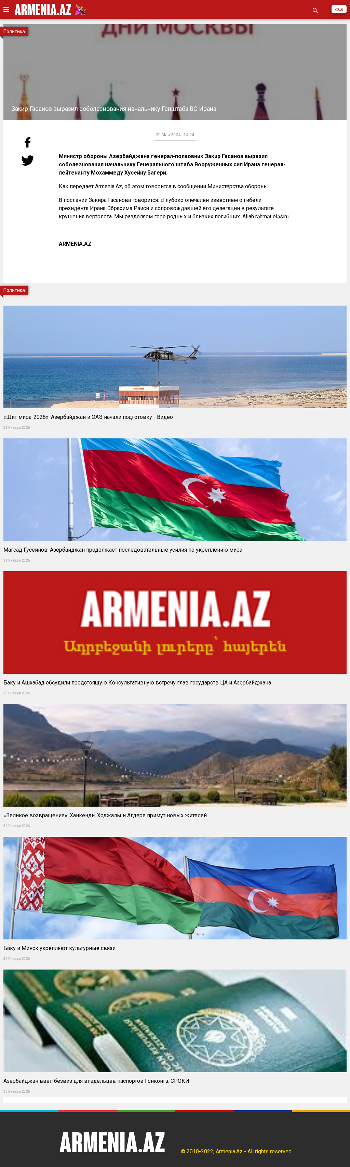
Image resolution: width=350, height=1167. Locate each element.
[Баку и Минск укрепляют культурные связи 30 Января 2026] (175, 834)
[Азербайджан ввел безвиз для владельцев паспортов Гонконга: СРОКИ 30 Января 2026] (175, 967)
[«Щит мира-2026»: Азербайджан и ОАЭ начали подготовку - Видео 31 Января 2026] (175, 303)
